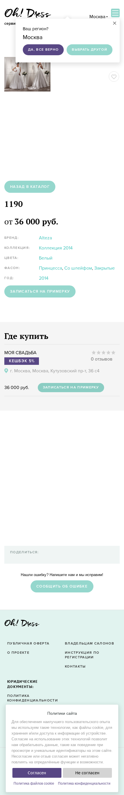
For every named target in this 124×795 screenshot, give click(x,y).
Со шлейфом (78, 268)
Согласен (37, 772)
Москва (97, 17)
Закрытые (104, 268)
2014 (43, 278)
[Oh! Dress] (22, 624)
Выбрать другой (89, 49)
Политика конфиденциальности (84, 783)
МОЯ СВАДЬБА (20, 353)
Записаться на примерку (40, 291)
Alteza (45, 238)
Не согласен (87, 772)
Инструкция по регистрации (82, 655)
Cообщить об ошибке (62, 586)
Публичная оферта (28, 643)
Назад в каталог (30, 186)
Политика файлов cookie (34, 783)
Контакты (75, 666)
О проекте (18, 653)
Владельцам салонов (89, 643)
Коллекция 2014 (56, 248)
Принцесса (50, 268)
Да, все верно (43, 49)
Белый (45, 258)
